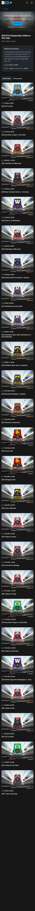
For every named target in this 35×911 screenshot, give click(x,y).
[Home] (6, 2)
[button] (27, 3)
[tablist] (12, 79)
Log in (26, 27)
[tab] (6, 79)
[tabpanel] (17, 439)
